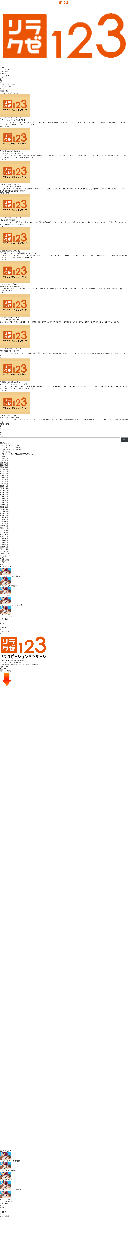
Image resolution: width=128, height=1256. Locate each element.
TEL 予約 (5, 670)
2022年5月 (4, 541)
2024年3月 (4, 505)
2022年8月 (4, 534)
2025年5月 (4, 482)
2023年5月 (4, 524)
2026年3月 (4, 465)
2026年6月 (4, 461)
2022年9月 (4, 532)
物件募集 (3, 74)
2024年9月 (4, 494)
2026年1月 (4, 469)
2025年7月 (4, 478)
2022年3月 (4, 543)
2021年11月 (4, 551)
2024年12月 (4, 488)
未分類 (2, 562)
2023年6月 (4, 522)
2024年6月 (4, 501)
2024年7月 (4, 499)
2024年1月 (4, 509)
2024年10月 (4, 492)
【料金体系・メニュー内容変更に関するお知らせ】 (17, 454)
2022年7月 (4, 536)
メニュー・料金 (5, 70)
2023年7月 (4, 520)
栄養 (1, 564)
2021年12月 (4, 549)
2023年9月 (4, 518)
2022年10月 (4, 530)
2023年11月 (4, 513)
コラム (2, 558)
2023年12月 (4, 511)
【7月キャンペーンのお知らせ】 (11, 448)
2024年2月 (4, 507)
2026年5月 (4, 463)
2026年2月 (4, 467)
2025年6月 (4, 480)
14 (1, 432)
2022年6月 (4, 539)
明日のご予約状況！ (7, 452)
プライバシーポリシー (7, 1251)
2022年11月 (4, 528)
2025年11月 (4, 471)
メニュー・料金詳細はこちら (10, 856)
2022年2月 (4, 545)
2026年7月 (4, 459)
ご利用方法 (4, 72)
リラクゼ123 (4, 560)
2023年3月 (4, 526)
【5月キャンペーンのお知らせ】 (11, 450)
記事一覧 (3, 78)
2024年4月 (4, 503)
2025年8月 (4, 475)
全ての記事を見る (6, 617)
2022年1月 (4, 547)
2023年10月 (4, 515)
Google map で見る (7, 930)
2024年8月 (4, 496)
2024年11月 (4, 490)
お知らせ (3, 556)
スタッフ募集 (4, 76)
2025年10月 (4, 473)
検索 (1, 436)
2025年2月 (4, 484)
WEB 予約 (5, 667)
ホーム (2, 67)
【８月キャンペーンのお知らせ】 (11, 446)
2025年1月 (4, 486)
